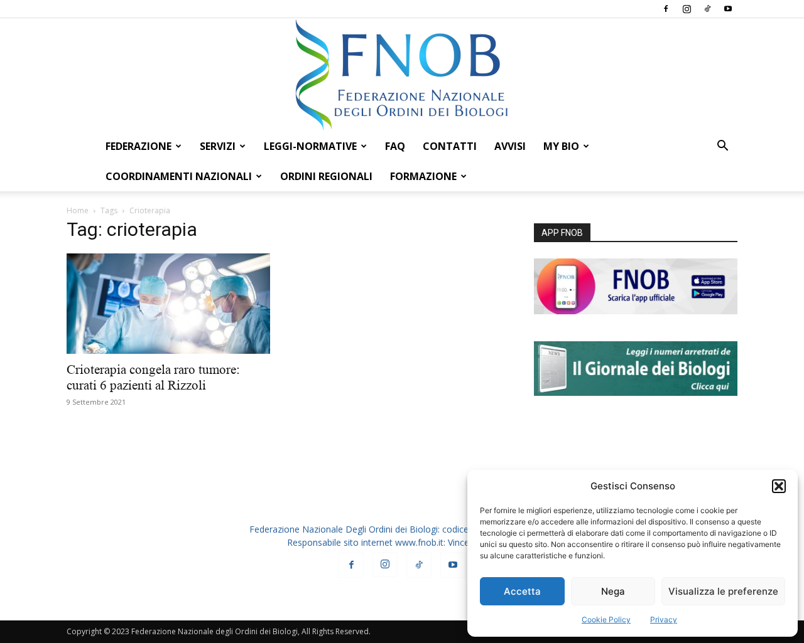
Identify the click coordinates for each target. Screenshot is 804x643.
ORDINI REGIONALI (326, 176)
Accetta (522, 591)
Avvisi (510, 146)
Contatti (450, 146)
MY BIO (561, 146)
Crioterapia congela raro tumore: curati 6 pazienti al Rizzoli (153, 377)
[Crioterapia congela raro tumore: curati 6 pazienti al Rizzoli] (168, 303)
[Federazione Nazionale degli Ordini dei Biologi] (402, 74)
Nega (613, 591)
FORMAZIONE (423, 176)
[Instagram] (686, 9)
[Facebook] (665, 9)
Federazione (138, 146)
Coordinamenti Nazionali (179, 176)
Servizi (218, 146)
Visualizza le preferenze (723, 591)
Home (78, 210)
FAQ (395, 146)
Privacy (663, 619)
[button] (779, 486)
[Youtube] (728, 9)
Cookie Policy (606, 619)
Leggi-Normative (310, 146)
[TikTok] (707, 9)
